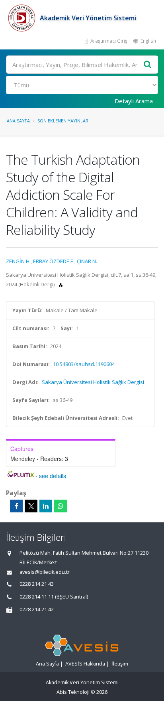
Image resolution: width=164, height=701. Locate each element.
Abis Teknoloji (73, 692)
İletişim (119, 663)
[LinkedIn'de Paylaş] (45, 506)
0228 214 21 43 (37, 584)
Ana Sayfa (18, 121)
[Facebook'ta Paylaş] (16, 506)
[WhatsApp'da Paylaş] (60, 506)
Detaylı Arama (134, 101)
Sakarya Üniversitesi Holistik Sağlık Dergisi (93, 382)
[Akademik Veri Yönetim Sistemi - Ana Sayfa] (23, 18)
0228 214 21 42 (37, 609)
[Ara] (147, 65)
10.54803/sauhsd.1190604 (84, 364)
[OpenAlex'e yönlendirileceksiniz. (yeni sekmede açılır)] (61, 284)
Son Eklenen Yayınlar (62, 121)
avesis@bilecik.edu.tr (45, 572)
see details (52, 476)
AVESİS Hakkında (85, 663)
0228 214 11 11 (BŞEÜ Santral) (54, 596)
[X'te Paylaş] (31, 506)
